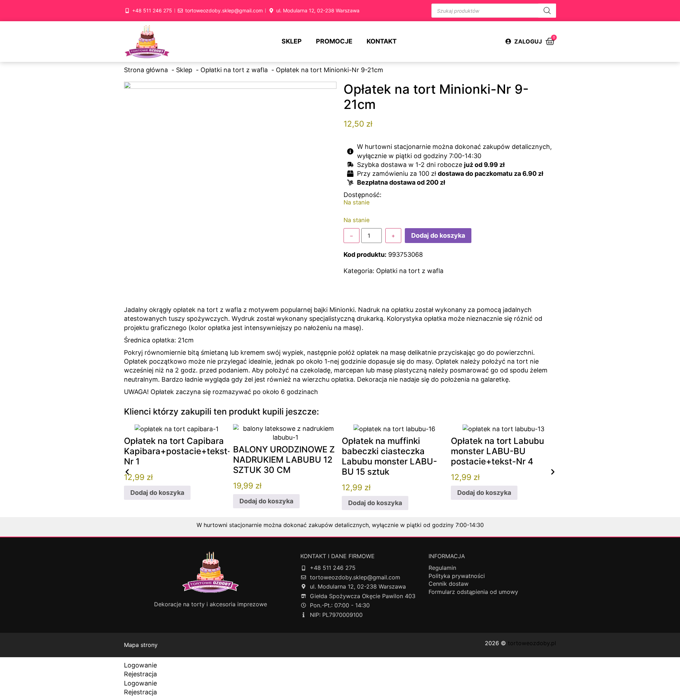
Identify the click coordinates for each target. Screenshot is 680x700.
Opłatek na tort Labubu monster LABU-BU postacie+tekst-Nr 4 (497, 451)
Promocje (334, 41)
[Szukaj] (547, 11)
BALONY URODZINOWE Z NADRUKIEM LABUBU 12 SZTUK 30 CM (284, 459)
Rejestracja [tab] (140, 674)
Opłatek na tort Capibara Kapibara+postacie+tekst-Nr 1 (177, 451)
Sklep (292, 41)
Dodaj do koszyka (438, 235)
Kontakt (382, 41)
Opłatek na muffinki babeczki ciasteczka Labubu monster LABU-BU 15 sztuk (389, 456)
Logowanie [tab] (140, 665)
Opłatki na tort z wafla (409, 270)
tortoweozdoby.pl (532, 643)
